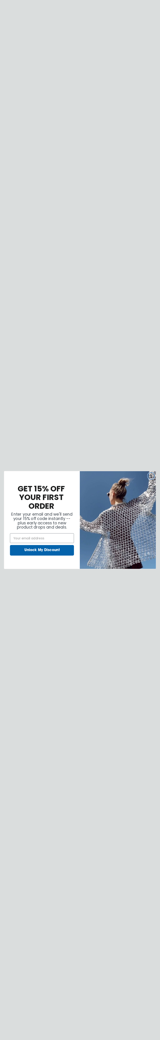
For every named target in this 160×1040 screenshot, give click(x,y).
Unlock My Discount (42, 550)
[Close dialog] (151, 475)
